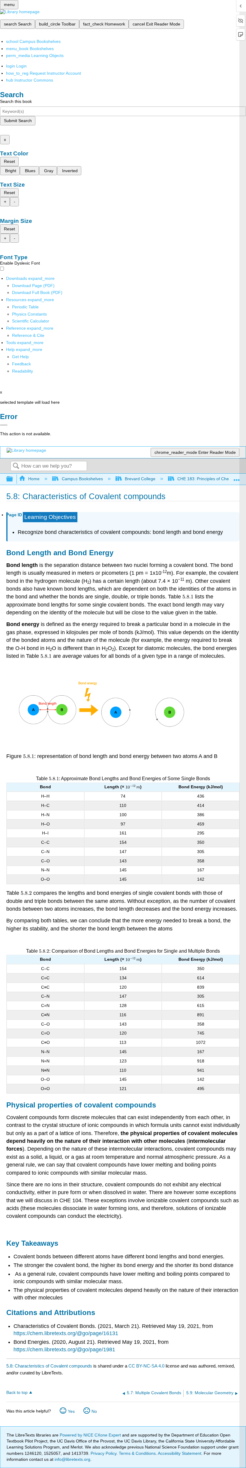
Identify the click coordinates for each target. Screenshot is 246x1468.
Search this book (16, 101)
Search (15, 466)
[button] (21, 363)
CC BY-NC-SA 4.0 (146, 1365)
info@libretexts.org (71, 1459)
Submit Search (18, 120)
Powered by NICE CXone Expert (91, 1435)
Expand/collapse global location (236, 477)
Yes (71, 1411)
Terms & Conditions (137, 1453)
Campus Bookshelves (82, 478)
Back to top (17, 1392)
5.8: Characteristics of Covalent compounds (49, 1365)
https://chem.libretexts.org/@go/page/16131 (66, 1333)
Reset (9, 161)
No (94, 1411)
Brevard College (140, 478)
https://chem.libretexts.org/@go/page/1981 (64, 1350)
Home (34, 478)
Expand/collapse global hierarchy (13, 479)
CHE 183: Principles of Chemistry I (210, 478)
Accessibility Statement (179, 1453)
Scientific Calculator (30, 321)
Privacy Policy (103, 1453)
